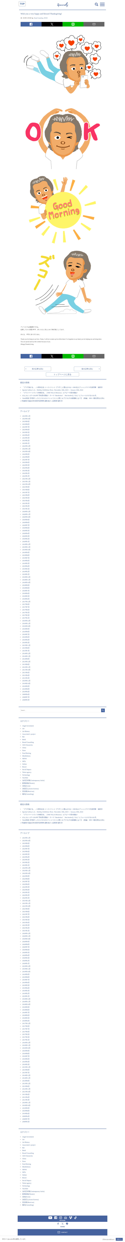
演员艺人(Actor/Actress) (30, 789)
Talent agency (26, 772)
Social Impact (26, 769)
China (24, 748)
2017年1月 (26, 618)
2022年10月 (26, 451)
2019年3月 (26, 569)
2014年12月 (26, 653)
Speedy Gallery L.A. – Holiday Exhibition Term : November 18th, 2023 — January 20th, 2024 (52, 390)
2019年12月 (26, 544)
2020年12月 (26, 511)
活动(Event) (26, 786)
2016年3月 (26, 642)
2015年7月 (26, 651)
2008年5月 (26, 700)
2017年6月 (26, 610)
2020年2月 (26, 539)
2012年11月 (26, 667)
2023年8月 (26, 424)
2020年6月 (26, 528)
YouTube (25, 778)
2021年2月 (26, 506)
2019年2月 (26, 571)
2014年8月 (26, 659)
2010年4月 (26, 692)
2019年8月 (26, 555)
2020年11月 (26, 514)
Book (24, 739)
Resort (24, 767)
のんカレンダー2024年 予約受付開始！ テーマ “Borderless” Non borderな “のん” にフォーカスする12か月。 (60, 395)
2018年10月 (26, 582)
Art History (26, 731)
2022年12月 (26, 446)
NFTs (24, 761)
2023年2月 (26, 440)
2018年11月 (26, 580)
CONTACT (64, 1232)
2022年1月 (26, 476)
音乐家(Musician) (28, 791)
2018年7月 (26, 591)
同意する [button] (119, 1239)
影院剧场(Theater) (28, 783)
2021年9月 (26, 487)
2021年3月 (26, 503)
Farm (24, 750)
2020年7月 (26, 525)
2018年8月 (26, 588)
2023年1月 (26, 443)
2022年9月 (26, 454)
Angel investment (28, 726)
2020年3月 (26, 536)
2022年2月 (26, 473)
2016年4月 (26, 640)
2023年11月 (26, 416)
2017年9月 (26, 604)
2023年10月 (26, 419)
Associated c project (29, 734)
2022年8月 (26, 457)
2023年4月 (26, 435)
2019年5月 (26, 563)
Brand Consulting (38, 18)
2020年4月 (26, 533)
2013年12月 (26, 662)
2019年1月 (26, 574)
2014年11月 (26, 656)
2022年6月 (26, 462)
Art (23, 728)
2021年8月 (26, 490)
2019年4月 (26, 566)
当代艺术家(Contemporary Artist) (33, 780)
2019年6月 (26, 561)
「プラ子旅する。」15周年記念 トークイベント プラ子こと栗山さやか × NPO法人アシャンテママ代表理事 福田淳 (62, 387)
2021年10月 (26, 484)
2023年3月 (26, 438)
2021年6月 (26, 495)
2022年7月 (26, 460)
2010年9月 (26, 686)
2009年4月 (26, 694)
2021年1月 (26, 509)
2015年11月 (26, 645)
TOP (22, 3)
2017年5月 (26, 612)
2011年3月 (26, 678)
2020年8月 (26, 522)
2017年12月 (26, 602)
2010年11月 (26, 681)
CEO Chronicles (27, 745)
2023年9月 (26, 421)
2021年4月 (26, 501)
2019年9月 (26, 552)
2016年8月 (26, 632)
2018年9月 (26, 585)
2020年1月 (26, 541)
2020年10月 (26, 517)
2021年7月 (26, 492)
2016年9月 (26, 629)
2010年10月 (26, 683)
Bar (23, 737)
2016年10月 (26, 626)
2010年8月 (26, 689)
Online (24, 764)
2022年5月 (26, 465)
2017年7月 (26, 607)
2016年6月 (26, 637)
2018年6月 (26, 593)
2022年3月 (26, 471)
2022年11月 (26, 449)
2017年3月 (26, 615)
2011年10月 (26, 670)
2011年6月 (26, 672)
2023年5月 (26, 432)
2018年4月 (26, 599)
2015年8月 (26, 648)
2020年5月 (26, 531)
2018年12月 (26, 577)
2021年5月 (26, 498)
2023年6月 (26, 430)
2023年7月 (26, 427)
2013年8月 (26, 664)
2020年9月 (26, 520)
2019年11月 (26, 547)
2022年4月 (26, 468)
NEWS (46, 18)
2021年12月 (26, 479)
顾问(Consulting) (28, 794)
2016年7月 (26, 634)
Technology (26, 775)
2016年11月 (26, 623)
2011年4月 (26, 675)
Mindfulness (26, 756)
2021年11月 (26, 481)
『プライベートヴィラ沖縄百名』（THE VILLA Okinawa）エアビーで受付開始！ (51, 393)
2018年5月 (26, 596)
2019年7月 (26, 558)
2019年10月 (26, 550)
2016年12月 (26, 621)
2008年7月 (26, 697)
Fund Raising (26, 753)
